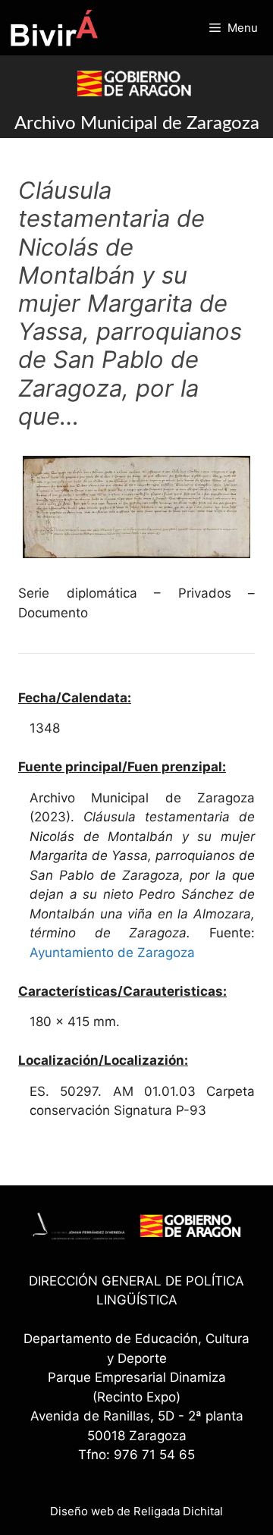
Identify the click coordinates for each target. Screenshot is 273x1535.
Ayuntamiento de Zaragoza (112, 952)
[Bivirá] (53, 27)
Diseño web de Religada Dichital (136, 1511)
